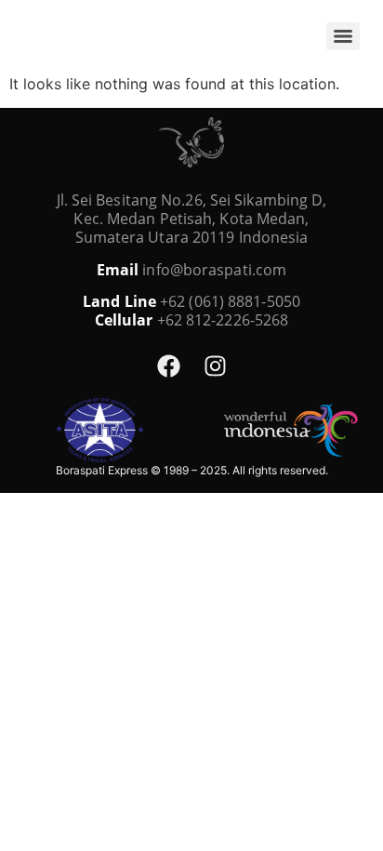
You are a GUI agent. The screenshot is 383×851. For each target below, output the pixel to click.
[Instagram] (215, 365)
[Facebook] (168, 365)
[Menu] (343, 36)
